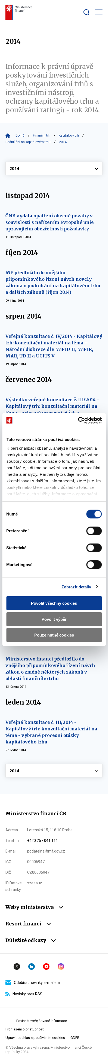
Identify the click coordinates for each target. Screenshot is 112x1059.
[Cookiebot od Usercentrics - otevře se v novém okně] (78, 420)
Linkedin (31, 966)
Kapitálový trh (69, 135)
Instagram (61, 966)
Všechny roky (53, 168)
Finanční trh (41, 135)
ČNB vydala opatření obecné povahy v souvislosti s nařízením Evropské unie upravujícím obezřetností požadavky (49, 222)
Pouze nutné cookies (54, 635)
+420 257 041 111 (42, 840)
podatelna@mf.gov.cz (46, 851)
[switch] (94, 531)
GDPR (74, 1038)
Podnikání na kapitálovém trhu (28, 142)
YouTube (46, 966)
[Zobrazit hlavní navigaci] (98, 12)
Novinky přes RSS (27, 994)
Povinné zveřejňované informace (41, 1021)
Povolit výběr (54, 619)
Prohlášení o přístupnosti (25, 1029)
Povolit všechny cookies (54, 603)
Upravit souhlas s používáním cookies (35, 1038)
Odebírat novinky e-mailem (37, 982)
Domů (19, 135)
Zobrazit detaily (76, 586)
